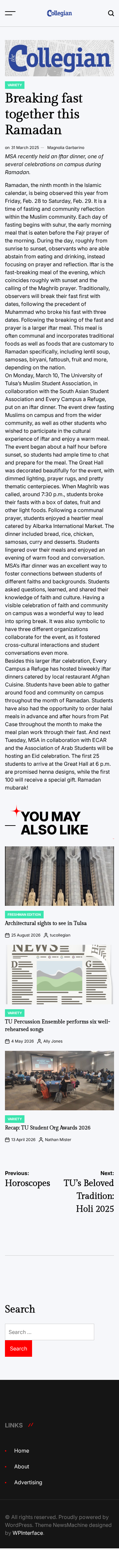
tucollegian (60, 935)
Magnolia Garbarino (65, 147)
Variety (15, 85)
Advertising (28, 1482)
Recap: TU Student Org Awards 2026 (48, 1128)
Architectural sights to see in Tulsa (46, 923)
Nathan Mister (58, 1139)
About (21, 1466)
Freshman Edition (24, 914)
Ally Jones (52, 1041)
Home (21, 1450)
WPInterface (28, 1533)
